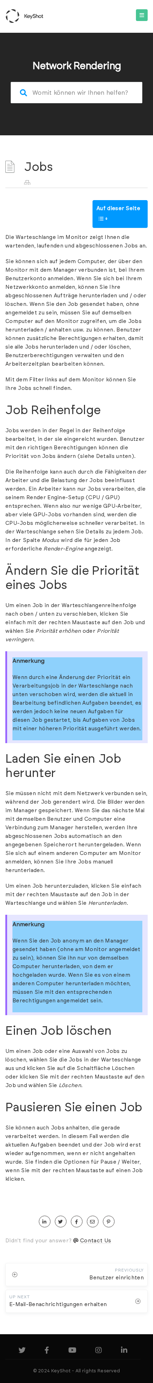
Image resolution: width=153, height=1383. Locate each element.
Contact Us (95, 1240)
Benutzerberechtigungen (39, 355)
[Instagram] (98, 1351)
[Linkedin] (124, 1351)
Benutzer (128, 330)
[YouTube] (72, 1351)
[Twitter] (22, 1351)
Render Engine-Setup (55, 497)
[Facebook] (47, 1351)
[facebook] (77, 1222)
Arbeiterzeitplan (27, 364)
